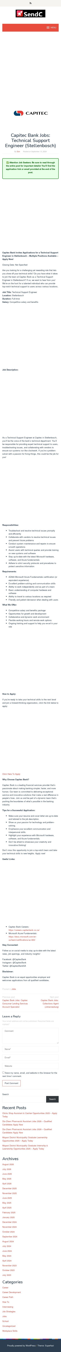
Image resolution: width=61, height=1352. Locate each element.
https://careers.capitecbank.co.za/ (24, 929)
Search (5, 1094)
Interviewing (7, 1306)
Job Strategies (8, 1311)
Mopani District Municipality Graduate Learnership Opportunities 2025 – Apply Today (24, 1139)
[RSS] (30, 3)
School (5, 1321)
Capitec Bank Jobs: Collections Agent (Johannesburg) (50, 1001)
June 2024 (7, 1250)
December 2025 (9, 1188)
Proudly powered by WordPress (21, 1345)
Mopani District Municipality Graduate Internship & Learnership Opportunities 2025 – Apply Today (25, 1147)
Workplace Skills (10, 1330)
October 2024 (8, 1231)
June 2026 (7, 1173)
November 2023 (9, 1265)
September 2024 (9, 1236)
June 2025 (7, 1197)
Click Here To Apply (11, 773)
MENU (53, 27)
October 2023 (8, 1270)
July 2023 (6, 1274)
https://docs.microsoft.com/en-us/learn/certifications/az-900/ (22, 938)
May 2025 (6, 1202)
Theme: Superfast (46, 1345)
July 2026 (6, 1169)
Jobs (14, 988)
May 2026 (6, 1178)
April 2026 (6, 1183)
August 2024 (8, 1241)
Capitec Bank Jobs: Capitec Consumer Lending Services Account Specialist (15, 1001)
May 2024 (6, 1255)
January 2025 (8, 1217)
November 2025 (9, 1193)
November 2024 (9, 1226)
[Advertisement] (30, 66)
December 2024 (9, 1221)
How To (5, 1301)
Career (5, 1287)
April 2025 (6, 1207)
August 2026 (8, 1164)
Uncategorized (8, 1325)
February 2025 (8, 1212)
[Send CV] (31, 13)
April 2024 (6, 1260)
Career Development (11, 1292)
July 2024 (6, 1246)
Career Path (7, 1297)
